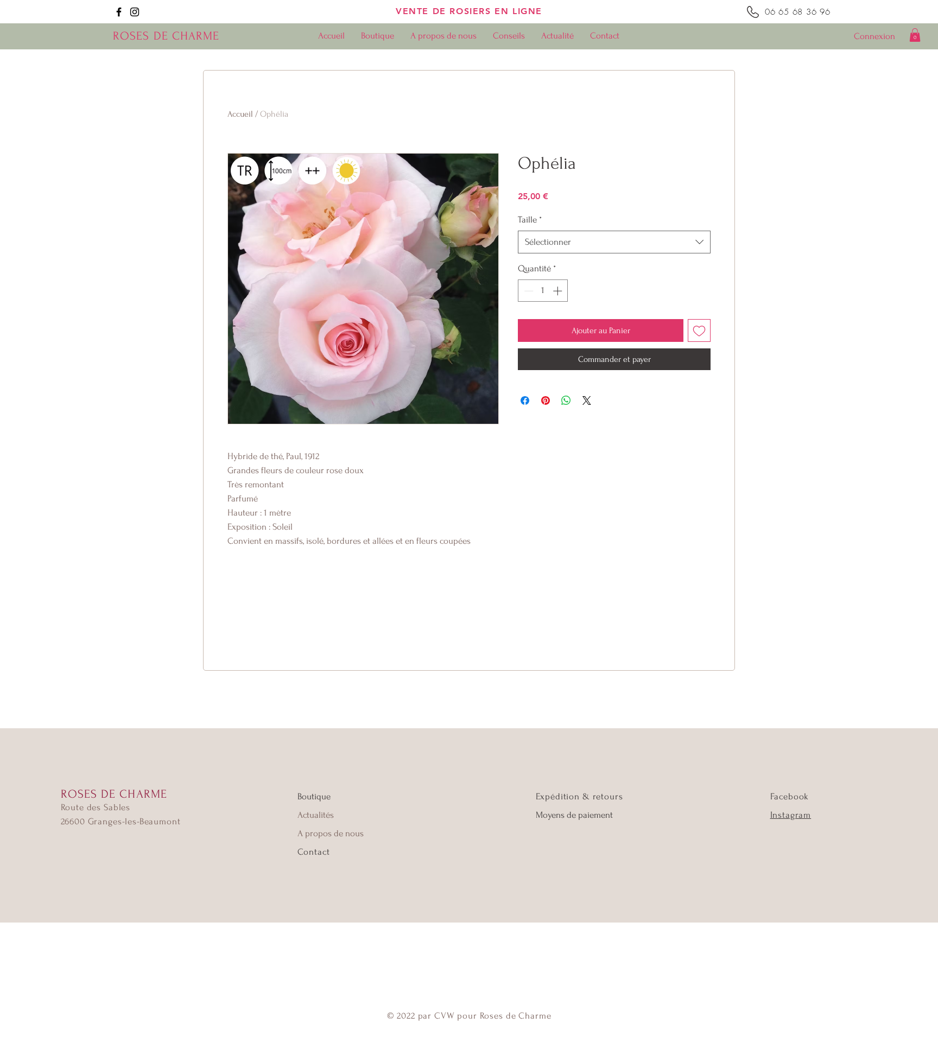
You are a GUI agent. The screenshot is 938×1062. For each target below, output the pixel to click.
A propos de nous (330, 833)
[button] (915, 35)
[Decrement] (527, 291)
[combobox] (614, 242)
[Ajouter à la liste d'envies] (699, 330)
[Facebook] (119, 12)
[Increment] (558, 291)
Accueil (240, 114)
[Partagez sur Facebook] (524, 400)
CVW (444, 1015)
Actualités (315, 815)
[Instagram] (135, 12)
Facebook (789, 796)
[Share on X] (586, 400)
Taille (530, 219)
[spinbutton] (543, 291)
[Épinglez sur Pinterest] (545, 400)
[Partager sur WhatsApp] (566, 400)
